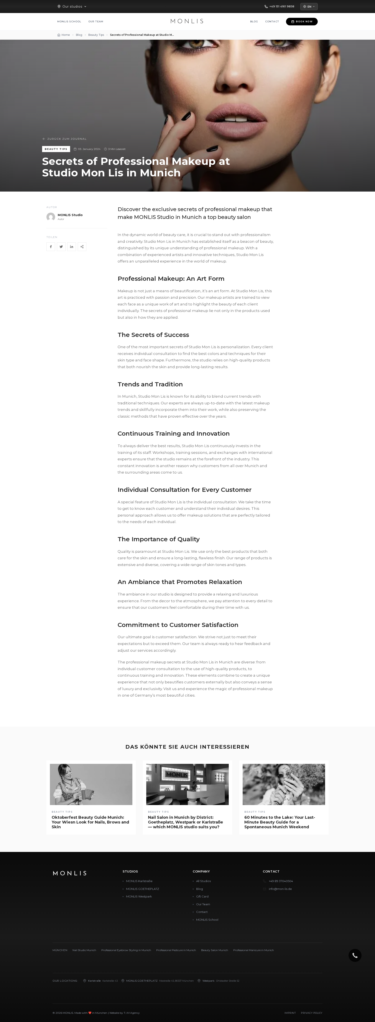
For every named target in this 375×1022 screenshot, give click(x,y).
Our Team (96, 21)
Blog (254, 21)
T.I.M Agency (132, 1012)
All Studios (203, 881)
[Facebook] (50, 246)
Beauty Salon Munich (214, 950)
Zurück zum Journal (67, 138)
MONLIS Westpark (139, 896)
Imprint (290, 1012)
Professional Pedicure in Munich (176, 950)
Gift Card (202, 896)
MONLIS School (69, 21)
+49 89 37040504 (281, 881)
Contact (272, 21)
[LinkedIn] (71, 246)
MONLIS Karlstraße (139, 881)
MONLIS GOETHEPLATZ (142, 889)
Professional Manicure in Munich (253, 950)
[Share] (82, 246)
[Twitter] (61, 246)
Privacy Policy (311, 1012)
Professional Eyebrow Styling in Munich (126, 950)
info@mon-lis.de (280, 889)
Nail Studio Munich (84, 950)
